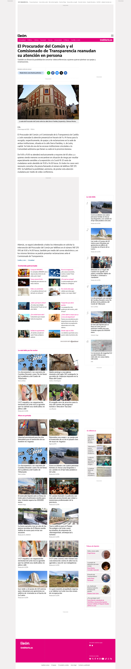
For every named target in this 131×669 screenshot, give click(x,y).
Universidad (58, 40)
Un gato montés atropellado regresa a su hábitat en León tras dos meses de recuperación (63, 591)
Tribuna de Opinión (92, 546)
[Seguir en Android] (90, 645)
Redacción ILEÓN (23, 411)
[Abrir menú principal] (112, 35)
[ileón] (31, 643)
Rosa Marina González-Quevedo (93, 569)
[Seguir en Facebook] (95, 659)
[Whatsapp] (48, 73)
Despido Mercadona (91, 2)
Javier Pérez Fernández (90, 579)
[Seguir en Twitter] (93, 659)
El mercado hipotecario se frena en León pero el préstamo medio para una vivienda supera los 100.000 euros (32, 499)
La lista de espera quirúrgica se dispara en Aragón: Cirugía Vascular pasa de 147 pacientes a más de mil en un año (92, 461)
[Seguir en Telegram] (97, 659)
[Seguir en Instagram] (100, 659)
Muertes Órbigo (62, 2)
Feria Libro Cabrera (82, 2)
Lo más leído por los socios (27, 350)
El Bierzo (66, 40)
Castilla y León (75, 40)
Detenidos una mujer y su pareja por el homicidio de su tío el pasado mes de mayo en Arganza (63, 439)
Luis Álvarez (52, 409)
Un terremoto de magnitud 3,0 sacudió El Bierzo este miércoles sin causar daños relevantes (101, 356)
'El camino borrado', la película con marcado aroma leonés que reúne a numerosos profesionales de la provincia (63, 499)
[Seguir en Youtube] (103, 659)
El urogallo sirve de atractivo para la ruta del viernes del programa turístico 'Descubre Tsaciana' (63, 404)
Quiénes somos (45, 665)
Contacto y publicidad (84, 665)
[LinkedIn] (65, 73)
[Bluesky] (57, 73)
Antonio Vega (22, 504)
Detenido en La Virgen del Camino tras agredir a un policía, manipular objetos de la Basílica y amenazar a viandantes (101, 273)
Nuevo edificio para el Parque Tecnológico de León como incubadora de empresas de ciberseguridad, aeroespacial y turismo (61, 530)
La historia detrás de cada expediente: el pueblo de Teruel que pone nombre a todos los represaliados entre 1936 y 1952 (92, 472)
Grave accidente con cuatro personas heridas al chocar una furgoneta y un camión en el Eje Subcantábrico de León (63, 468)
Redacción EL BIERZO (24, 535)
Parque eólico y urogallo (72, 2)
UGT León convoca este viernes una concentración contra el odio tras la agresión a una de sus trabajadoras (63, 560)
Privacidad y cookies (63, 665)
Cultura (36, 40)
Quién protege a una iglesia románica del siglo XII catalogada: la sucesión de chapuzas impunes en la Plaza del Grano (63, 375)
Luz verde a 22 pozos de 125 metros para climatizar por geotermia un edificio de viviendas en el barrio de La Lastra (32, 592)
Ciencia (50, 40)
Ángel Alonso (91, 553)
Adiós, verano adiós (93, 551)
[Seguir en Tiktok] (106, 659)
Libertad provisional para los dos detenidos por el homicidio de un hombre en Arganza (31, 439)
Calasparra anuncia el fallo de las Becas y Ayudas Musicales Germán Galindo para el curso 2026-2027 (91, 439)
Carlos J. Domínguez (55, 381)
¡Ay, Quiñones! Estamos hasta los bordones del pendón (92, 588)
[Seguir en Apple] (92, 645)
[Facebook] (53, 73)
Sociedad (43, 40)
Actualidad (22, 40)
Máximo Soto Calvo (93, 593)
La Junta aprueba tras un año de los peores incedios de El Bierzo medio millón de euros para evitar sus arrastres (32, 529)
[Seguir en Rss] (111, 659)
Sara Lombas (22, 381)
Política (30, 40)
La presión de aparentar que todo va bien (93, 564)
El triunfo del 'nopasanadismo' (92, 575)
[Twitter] (61, 73)
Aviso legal (73, 665)
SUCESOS (99, 2)
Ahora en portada (24, 416)
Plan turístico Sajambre (53, 2)
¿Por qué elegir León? (93, 598)
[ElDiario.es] (106, 40)
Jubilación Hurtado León (106, 2)
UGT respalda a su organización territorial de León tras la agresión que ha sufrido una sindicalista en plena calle (31, 405)
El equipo (53, 665)
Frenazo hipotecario (33, 2)
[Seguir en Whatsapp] (108, 659)
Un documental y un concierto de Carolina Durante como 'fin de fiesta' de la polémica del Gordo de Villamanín (32, 375)
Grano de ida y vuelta (43, 2)
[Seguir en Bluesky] (90, 659)
